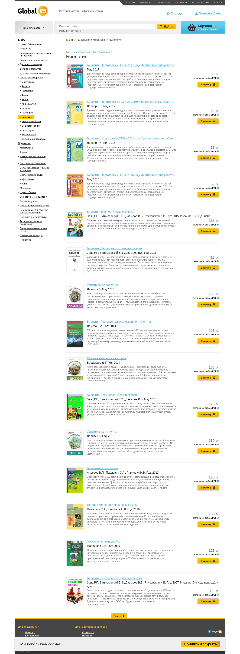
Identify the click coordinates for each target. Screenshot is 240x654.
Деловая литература (31, 64)
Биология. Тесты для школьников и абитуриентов (119, 321)
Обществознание (31, 125)
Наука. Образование (30, 44)
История (26, 108)
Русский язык (29, 134)
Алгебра (26, 86)
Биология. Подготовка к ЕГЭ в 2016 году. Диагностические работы (130, 138)
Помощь (177, 13)
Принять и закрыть (200, 644)
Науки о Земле (28, 192)
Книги (21, 39)
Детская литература (30, 69)
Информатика (29, 104)
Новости (87, 635)
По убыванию (102, 51)
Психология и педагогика (33, 217)
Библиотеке (145, 2)
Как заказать (181, 2)
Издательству (163, 2)
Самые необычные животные (106, 358)
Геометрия (27, 90)
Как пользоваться (201, 2)
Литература (28, 130)
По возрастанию (81, 51)
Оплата (218, 2)
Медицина (25, 188)
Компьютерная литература (34, 60)
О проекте (88, 632)
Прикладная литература (33, 139)
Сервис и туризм (29, 201)
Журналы (24, 143)
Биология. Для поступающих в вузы (110, 211)
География (27, 112)
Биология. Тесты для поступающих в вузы (114, 248)
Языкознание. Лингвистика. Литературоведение (34, 211)
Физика (25, 95)
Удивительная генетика (102, 431)
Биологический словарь (102, 468)
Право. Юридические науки (34, 205)
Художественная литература (35, 73)
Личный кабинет (210, 13)
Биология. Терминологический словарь (112, 394)
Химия (25, 99)
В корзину (206, 84)
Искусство (25, 48)
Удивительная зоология (102, 285)
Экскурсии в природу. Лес (103, 541)
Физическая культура (31, 235)
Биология (27, 117)
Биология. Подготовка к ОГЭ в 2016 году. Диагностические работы (130, 175)
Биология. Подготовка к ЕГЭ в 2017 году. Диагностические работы (130, 101)
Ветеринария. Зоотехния (33, 163)
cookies (54, 644)
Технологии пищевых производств (31, 222)
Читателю (130, 2)
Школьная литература (31, 77)
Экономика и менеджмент (33, 196)
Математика (28, 82)
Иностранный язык (31, 121)
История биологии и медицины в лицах (112, 504)
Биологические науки (31, 175)
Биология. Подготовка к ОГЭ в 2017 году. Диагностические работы (130, 65)
